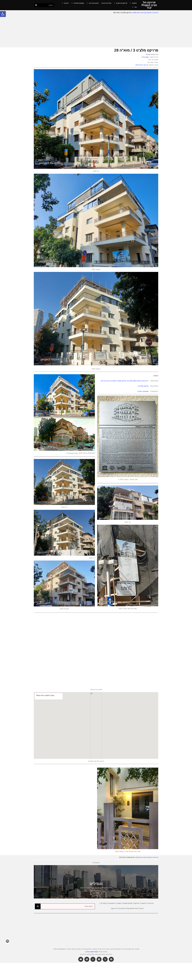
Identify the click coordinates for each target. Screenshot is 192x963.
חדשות (134, 3)
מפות (119, 903)
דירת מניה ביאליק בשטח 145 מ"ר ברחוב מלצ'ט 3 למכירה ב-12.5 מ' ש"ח (124, 381)
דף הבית (155, 12)
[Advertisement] (96, 30)
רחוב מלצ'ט (136, 12)
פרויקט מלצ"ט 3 (143, 386)
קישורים (103, 903)
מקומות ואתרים (79, 3)
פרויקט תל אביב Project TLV (149, 5)
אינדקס (136, 903)
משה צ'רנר (145, 57)
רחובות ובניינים (94, 3)
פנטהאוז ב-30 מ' (142, 391)
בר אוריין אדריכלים (142, 65)
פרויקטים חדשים (121, 3)
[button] (3, 14)
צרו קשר (114, 908)
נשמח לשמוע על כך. (91, 952)
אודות (141, 908)
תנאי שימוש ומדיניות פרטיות (128, 908)
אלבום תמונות (127, 903)
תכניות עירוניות (106, 3)
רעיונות (66, 3)
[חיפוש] (36, 5)
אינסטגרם (111, 903)
